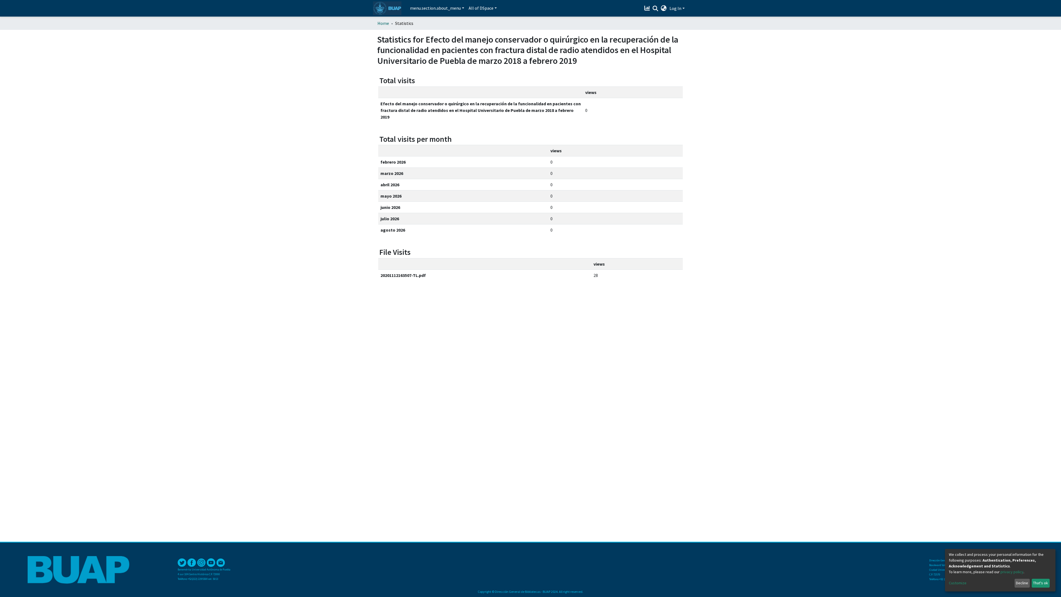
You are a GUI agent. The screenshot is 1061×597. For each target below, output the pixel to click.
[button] (663, 8)
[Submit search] (655, 8)
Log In (675, 8)
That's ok (1040, 582)
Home (383, 23)
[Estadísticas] (648, 8)
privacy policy (1011, 571)
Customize (958, 582)
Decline (1022, 582)
